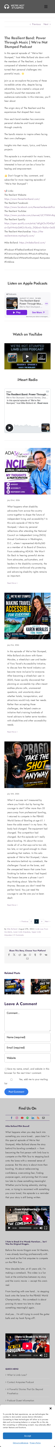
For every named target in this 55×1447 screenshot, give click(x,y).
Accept (27, 1436)
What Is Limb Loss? (17, 1375)
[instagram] (17, 1118)
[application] (27, 1218)
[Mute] (41, 1228)
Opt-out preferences (20, 1443)
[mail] (43, 1118)
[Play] (9, 1228)
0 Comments (19, 935)
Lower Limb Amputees (22, 932)
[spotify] (27, 1118)
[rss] (38, 1118)
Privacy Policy (35, 1443)
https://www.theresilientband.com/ (22, 199)
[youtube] (22, 1118)
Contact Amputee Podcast (20, 1382)
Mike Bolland (12, 929)
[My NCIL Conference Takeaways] (27, 471)
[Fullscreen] (45, 1228)
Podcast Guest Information (20, 1400)
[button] (50, 1408)
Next (46, 24)
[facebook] (11, 1118)
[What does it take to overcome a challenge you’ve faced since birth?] (14, 986)
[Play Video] (28, 356)
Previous (36, 24)
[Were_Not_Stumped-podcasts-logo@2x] (15, 5)
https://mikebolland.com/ (32, 242)
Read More (11, 583)
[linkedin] (33, 1118)
